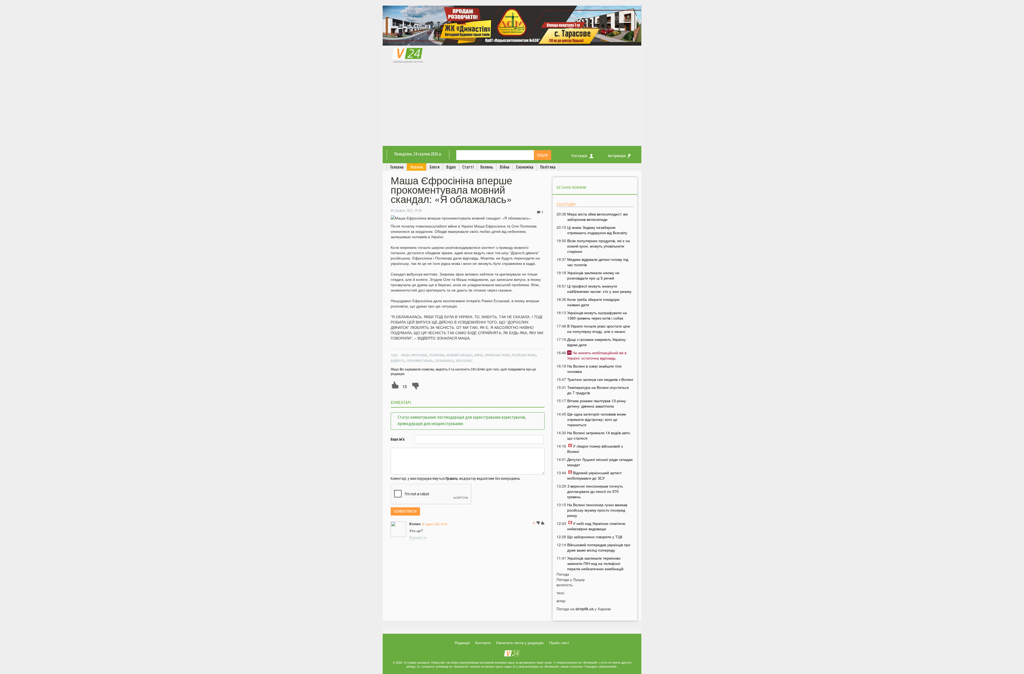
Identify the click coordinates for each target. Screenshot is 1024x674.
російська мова (524, 355)
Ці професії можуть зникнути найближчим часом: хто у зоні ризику (599, 288)
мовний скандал (459, 355)
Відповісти (417, 537)
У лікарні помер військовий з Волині (595, 448)
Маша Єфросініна (414, 355)
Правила (452, 478)
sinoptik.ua (584, 608)
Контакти (483, 642)
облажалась (444, 360)
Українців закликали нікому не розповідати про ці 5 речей (593, 275)
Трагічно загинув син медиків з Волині (600, 379)
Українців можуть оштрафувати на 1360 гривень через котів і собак (597, 315)
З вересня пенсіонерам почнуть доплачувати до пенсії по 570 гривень (595, 491)
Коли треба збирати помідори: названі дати (593, 302)
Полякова (437, 355)
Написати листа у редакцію (520, 642)
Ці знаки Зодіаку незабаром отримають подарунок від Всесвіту (597, 230)
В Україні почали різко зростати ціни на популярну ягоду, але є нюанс (598, 328)
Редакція (462, 642)
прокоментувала (420, 360)
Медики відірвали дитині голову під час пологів (597, 262)
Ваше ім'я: (398, 439)
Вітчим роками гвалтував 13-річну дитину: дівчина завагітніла (596, 403)
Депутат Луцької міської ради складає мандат (600, 462)
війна (478, 355)
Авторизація (617, 156)
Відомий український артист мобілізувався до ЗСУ (594, 475)
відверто (398, 360)
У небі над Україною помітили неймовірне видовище (596, 526)
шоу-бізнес (464, 360)
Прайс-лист (559, 642)
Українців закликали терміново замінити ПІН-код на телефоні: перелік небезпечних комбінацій (595, 563)
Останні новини (571, 187)
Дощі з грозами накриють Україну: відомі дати (596, 342)
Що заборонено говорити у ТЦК (594, 536)
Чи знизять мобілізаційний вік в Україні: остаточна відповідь (596, 355)
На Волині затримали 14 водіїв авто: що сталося (599, 435)
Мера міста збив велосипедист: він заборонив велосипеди (597, 216)
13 (404, 386)
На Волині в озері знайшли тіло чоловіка (594, 368)
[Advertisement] (512, 106)
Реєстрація (579, 156)
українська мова (497, 355)
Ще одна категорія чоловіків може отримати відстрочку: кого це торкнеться (596, 419)
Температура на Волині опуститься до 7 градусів (598, 390)
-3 (533, 522)
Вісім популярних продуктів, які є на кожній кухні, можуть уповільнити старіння (598, 246)
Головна (396, 167)
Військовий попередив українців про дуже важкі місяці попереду (598, 547)
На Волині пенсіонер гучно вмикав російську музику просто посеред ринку (597, 510)
